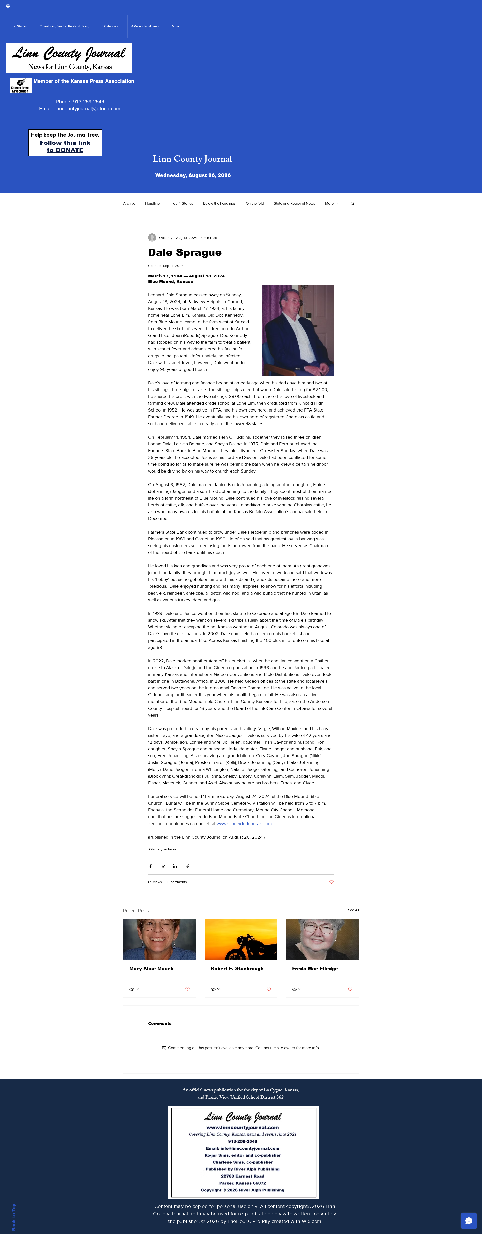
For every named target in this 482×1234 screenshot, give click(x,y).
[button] (352, 203)
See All (353, 910)
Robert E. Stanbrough (237, 968)
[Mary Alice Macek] (159, 939)
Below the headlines (219, 203)
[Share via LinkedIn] (175, 866)
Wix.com (311, 1221)
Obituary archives (162, 849)
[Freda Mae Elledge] (322, 939)
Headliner (153, 203)
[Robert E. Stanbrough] (241, 939)
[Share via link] (187, 866)
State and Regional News (294, 203)
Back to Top (13, 1217)
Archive (129, 203)
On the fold (255, 203)
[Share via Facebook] (150, 866)
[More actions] (331, 237)
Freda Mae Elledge (315, 968)
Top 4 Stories (182, 203)
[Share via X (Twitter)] (162, 866)
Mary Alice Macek (151, 968)
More (329, 203)
